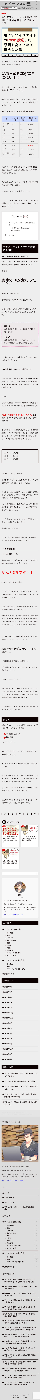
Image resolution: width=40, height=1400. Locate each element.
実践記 (9, 948)
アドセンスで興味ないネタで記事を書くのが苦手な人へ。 (20, 1103)
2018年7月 (8, 1028)
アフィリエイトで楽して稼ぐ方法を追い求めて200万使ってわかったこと (20, 1322)
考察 (4, 13)
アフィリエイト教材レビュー (17, 969)
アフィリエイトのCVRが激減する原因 (22, 224)
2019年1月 (8, 1007)
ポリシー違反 (11, 955)
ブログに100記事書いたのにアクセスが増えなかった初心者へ (21, 1075)
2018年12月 (8, 1013)
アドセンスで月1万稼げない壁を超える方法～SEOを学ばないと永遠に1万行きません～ (20, 1328)
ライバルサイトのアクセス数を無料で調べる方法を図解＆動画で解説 (20, 1095)
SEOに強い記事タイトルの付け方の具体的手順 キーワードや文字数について (20, 1370)
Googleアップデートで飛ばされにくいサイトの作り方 (20, 1294)
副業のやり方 (9, 974)
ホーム (6, 1193)
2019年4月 (8, 992)
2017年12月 (8, 1049)
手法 (8, 935)
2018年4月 (8, 1044)
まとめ (11, 235)
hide (25, 216)
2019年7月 (8, 987)
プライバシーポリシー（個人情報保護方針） (19, 1208)
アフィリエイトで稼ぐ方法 (14, 960)
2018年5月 (8, 1039)
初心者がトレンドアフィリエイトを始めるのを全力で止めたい (20, 1315)
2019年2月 (8, 1002)
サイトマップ (9, 1202)
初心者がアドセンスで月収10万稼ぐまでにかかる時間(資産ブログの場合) (20, 1342)
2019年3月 (8, 997)
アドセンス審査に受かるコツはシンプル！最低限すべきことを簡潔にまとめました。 (20, 1281)
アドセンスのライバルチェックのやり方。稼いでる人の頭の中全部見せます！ (20, 1383)
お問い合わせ (9, 1197)
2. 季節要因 (16, 230)
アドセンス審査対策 (14, 953)
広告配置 (10, 950)
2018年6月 (8, 1033)
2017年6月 (8, 1059)
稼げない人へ (11, 940)
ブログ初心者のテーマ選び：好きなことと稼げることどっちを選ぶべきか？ (20, 1349)
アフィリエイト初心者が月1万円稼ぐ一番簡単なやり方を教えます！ (20, 1363)
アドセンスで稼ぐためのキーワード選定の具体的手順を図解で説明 (20, 1376)
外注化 (9, 945)
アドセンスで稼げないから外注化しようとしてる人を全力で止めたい (20, 1308)
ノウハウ (10, 938)
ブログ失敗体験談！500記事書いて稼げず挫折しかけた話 (20, 1287)
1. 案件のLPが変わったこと (21, 228)
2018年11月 (8, 1018)
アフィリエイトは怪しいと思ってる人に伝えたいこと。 (20, 1356)
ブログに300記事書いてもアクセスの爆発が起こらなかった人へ (21, 1088)
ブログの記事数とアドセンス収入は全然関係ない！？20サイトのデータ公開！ (20, 1335)
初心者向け (10, 933)
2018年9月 (8, 1023)
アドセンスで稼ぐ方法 (12, 929)
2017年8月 (8, 1054)
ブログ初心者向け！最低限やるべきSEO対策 (19, 1081)
